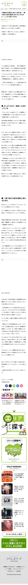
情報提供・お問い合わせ (9, 566)
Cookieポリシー (11, 571)
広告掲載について (20, 566)
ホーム (2, 8)
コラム (6, 21)
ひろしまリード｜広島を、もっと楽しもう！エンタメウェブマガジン (7, 4)
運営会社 (19, 571)
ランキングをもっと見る (14, 534)
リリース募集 (8, 568)
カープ (6, 8)
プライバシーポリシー (18, 568)
